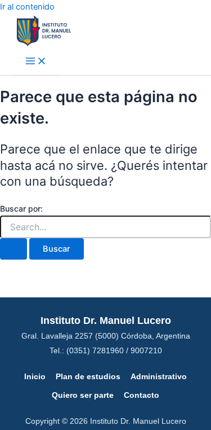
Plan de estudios (88, 376)
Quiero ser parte (83, 395)
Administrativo (159, 376)
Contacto (141, 395)
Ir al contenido (27, 7)
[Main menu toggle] (36, 62)
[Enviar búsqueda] (13, 249)
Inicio (35, 376)
